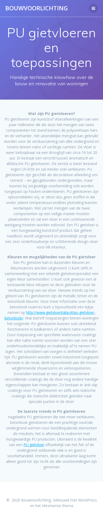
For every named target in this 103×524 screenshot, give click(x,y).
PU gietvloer (34, 444)
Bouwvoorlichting (36, 8)
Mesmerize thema (57, 505)
